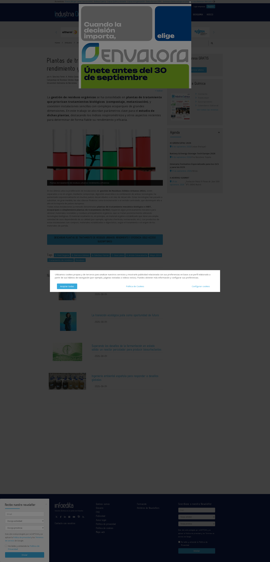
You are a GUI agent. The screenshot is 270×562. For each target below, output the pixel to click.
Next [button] (213, 32)
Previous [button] (56, 32)
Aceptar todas (67, 286)
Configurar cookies (201, 286)
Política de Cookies (135, 286)
